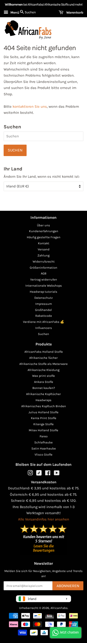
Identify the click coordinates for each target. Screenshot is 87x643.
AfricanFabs (59, 608)
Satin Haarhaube (43, 448)
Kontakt (43, 243)
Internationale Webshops (43, 285)
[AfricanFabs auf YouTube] (56, 474)
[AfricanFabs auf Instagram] (30, 474)
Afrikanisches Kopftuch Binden (43, 406)
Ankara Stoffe (43, 382)
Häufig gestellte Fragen (43, 237)
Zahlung (43, 255)
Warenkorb (74, 12)
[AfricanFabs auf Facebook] (48, 474)
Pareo (44, 436)
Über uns (43, 225)
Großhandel (43, 310)
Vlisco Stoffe (43, 454)
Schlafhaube (43, 442)
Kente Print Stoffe (43, 418)
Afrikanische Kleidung (43, 370)
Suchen (43, 334)
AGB (43, 273)
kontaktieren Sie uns (30, 106)
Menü (14, 12)
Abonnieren (68, 585)
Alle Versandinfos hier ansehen (43, 519)
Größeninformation (43, 267)
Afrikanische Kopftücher (43, 394)
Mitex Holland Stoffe (43, 430)
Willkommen (14, 4)
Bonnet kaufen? (43, 388)
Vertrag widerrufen (43, 279)
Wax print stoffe (43, 376)
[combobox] (43, 136)
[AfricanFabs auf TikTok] (39, 474)
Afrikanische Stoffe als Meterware (43, 364)
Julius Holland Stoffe (43, 412)
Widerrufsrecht (44, 261)
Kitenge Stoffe (43, 424)
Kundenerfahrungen (43, 231)
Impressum (43, 304)
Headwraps (43, 400)
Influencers (43, 328)
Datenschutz (43, 297)
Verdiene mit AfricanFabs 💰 (43, 322)
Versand (44, 249)
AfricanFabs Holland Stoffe (43, 351)
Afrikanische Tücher (43, 358)
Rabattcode (43, 315)
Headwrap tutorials (43, 291)
